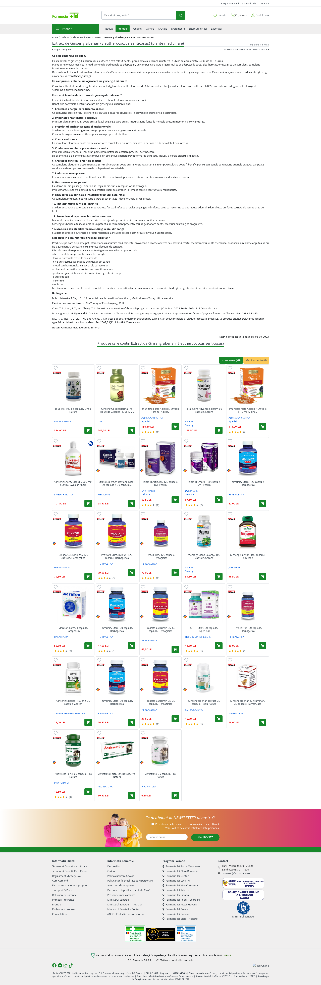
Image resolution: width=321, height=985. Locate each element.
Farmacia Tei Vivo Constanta (182, 885)
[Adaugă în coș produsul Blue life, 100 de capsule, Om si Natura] (88, 430)
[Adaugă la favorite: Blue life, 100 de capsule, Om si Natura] (56, 368)
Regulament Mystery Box (66, 876)
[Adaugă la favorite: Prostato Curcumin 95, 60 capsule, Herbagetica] (143, 587)
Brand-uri (57, 904)
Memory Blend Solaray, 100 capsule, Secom (204, 556)
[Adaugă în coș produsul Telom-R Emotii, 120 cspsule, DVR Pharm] (219, 499)
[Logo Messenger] (60, 965)
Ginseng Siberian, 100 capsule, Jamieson (247, 556)
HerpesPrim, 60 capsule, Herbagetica (248, 629)
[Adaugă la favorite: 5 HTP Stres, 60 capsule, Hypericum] (186, 587)
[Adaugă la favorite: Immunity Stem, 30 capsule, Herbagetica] (99, 660)
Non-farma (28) (231, 360)
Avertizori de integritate (120, 885)
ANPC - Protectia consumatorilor (126, 914)
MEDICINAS (104, 494)
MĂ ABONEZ (205, 837)
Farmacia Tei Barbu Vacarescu (183, 866)
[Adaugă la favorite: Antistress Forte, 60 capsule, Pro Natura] (56, 733)
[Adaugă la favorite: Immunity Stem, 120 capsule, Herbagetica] (230, 441)
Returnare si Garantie (64, 895)
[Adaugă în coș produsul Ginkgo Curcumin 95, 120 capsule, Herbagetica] (88, 576)
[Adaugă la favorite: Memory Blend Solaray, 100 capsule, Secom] (186, 514)
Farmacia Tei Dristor (177, 876)
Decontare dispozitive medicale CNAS (128, 890)
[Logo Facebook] (54, 965)
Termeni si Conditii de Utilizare (69, 866)
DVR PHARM (148, 490)
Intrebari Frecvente (63, 899)
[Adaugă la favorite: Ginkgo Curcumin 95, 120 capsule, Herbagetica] (56, 514)
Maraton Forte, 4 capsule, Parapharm (73, 629)
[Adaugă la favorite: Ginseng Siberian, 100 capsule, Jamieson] (230, 514)
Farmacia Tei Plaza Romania (181, 871)
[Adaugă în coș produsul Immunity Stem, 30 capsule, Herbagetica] (131, 722)
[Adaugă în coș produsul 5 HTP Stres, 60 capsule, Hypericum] (219, 645)
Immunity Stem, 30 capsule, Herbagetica (117, 702)
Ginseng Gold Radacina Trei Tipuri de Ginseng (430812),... (117, 410)
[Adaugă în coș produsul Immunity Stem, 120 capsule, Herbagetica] (262, 503)
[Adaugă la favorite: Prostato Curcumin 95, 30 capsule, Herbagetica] (143, 660)
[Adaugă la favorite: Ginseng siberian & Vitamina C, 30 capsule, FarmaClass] (230, 660)
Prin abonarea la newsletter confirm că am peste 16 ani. (187, 824)
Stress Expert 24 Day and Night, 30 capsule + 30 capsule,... (117, 483)
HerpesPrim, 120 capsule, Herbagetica (160, 556)
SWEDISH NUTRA (63, 494)
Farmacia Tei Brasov (177, 909)
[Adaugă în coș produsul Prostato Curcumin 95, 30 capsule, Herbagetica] (175, 718)
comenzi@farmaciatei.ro (236, 873)
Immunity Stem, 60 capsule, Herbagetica (117, 629)
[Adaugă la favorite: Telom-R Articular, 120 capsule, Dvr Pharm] (143, 441)
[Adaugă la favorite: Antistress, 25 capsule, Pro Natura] (143, 733)
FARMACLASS (236, 713)
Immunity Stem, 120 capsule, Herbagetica (247, 483)
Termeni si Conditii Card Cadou (69, 871)
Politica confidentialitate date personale (130, 880)
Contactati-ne (59, 914)
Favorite (222, 15)
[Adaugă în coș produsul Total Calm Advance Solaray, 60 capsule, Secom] (219, 430)
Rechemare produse (63, 909)
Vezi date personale (192, 828)
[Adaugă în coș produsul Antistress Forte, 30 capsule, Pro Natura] (131, 795)
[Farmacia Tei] (65, 15)
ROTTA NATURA (194, 709)
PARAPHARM (61, 636)
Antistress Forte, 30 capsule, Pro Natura (116, 775)
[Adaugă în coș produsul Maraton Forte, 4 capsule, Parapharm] (88, 645)
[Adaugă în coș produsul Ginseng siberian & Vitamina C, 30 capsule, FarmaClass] (262, 722)
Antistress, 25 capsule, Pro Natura (160, 775)
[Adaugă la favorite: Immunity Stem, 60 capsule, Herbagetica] (99, 587)
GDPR (264, 3)
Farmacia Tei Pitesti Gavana (181, 904)
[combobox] (139, 15)
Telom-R (146, 494)
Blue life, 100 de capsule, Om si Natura (73, 410)
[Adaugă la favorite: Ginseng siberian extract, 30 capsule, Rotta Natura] (186, 660)
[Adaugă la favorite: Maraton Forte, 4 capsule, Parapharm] (56, 587)
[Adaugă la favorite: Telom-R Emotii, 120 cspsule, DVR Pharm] (186, 441)
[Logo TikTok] (71, 965)
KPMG (227, 955)
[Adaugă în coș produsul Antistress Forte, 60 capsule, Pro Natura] (88, 791)
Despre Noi (113, 866)
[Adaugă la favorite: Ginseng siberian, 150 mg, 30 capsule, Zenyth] (56, 660)
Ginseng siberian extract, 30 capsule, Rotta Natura (204, 702)
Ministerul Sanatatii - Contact (123, 909)
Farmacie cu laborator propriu (69, 885)
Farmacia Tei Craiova (177, 914)
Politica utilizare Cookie (120, 876)
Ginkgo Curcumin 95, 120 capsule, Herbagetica (73, 556)
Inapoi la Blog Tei (62, 49)
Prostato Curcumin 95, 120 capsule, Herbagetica (116, 556)
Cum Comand (60, 880)
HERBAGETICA (236, 494)
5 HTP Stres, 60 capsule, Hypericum (204, 629)
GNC (100, 421)
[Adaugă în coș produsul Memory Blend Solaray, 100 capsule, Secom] (219, 576)
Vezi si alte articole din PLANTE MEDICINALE (246, 49)
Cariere (111, 871)
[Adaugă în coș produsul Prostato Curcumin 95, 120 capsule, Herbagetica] (131, 572)
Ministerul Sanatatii (118, 899)
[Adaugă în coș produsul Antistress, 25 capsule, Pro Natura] (175, 795)
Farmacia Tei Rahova (177, 890)
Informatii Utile (249, 3)
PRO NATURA (61, 782)
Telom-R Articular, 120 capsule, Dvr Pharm (160, 483)
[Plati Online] (261, 965)
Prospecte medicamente (121, 895)
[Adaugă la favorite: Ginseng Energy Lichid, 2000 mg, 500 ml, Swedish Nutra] (56, 441)
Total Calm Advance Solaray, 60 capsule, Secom (204, 410)
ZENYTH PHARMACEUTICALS (69, 713)
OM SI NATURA (62, 421)
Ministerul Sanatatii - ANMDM (124, 904)
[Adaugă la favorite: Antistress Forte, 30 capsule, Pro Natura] (99, 733)
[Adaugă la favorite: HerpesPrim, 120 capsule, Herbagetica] (143, 514)
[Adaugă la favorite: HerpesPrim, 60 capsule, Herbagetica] (230, 587)
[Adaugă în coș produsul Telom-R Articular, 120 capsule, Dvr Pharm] (175, 499)
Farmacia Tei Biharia (177, 895)
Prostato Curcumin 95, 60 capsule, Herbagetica (160, 629)
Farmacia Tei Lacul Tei (178, 880)
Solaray (189, 425)
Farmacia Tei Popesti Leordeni (183, 899)
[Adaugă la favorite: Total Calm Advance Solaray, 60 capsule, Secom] (186, 368)
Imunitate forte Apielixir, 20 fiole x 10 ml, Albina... (247, 410)
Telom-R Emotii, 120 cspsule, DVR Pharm (204, 483)
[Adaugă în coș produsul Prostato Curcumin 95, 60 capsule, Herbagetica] (175, 649)
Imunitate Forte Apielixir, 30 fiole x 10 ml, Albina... (160, 410)
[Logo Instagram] (65, 965)
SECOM (189, 421)
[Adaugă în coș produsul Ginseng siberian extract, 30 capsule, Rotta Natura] (219, 718)
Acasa (55, 37)
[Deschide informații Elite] (57, 373)
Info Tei (65, 37)
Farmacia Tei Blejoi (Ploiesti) (181, 918)
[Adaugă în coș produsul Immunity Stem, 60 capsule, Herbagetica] (131, 645)
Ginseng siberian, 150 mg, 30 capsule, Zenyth (73, 702)
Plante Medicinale (81, 37)
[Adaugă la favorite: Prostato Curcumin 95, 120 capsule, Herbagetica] (99, 514)
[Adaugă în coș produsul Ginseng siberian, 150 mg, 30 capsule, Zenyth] (88, 722)
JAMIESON (234, 567)
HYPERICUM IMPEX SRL (197, 636)
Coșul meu (241, 15)
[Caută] (180, 15)
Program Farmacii (230, 3)
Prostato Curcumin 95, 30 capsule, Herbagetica (160, 702)
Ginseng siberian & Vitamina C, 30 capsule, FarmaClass (247, 702)
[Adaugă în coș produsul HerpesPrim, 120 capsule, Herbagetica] (175, 572)
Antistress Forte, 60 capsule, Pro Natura (73, 775)
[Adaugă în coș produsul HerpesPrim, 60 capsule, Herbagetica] (262, 645)
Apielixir (146, 421)
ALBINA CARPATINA (152, 417)
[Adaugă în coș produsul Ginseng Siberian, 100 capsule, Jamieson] (262, 576)
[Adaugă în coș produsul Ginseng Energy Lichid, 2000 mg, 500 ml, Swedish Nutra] (88, 503)
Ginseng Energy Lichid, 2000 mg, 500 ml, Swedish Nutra (73, 483)
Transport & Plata (62, 890)
